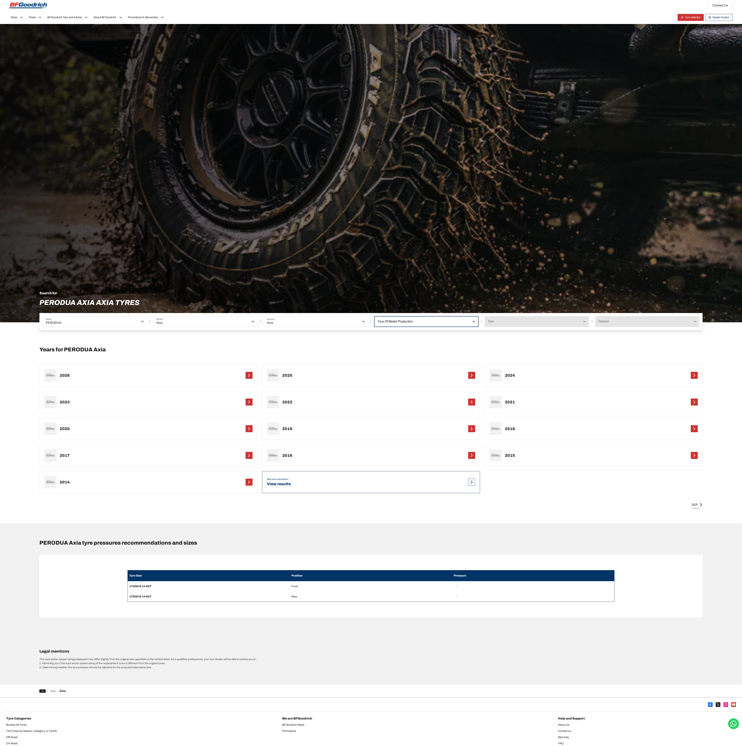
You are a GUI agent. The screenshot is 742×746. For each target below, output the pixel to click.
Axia (53, 691)
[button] (142, 321)
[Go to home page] (28, 5)
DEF (695, 504)
